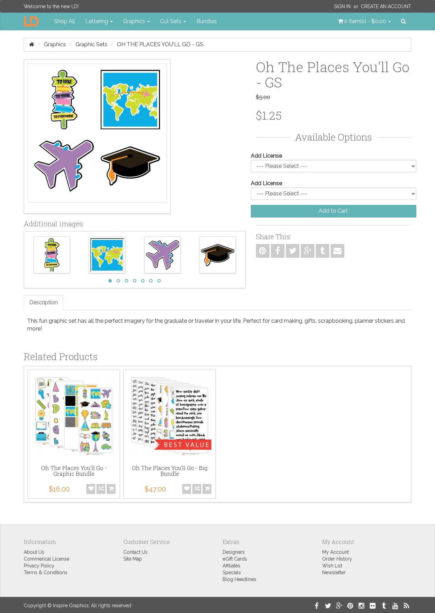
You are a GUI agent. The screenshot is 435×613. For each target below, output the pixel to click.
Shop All (64, 21)
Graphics (55, 44)
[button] (364, 21)
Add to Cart (333, 211)
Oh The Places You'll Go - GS (160, 44)
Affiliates (231, 565)
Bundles (206, 21)
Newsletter (334, 572)
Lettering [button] (97, 21)
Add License (266, 155)
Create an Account (386, 6)
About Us (34, 552)
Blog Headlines (239, 579)
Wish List (332, 565)
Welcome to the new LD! (51, 6)
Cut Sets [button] (171, 21)
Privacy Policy (39, 565)
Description (43, 302)
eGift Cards (235, 559)
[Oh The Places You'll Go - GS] (97, 136)
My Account (335, 552)
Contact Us (135, 552)
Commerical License (46, 559)
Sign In (342, 6)
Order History (337, 559)
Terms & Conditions (45, 572)
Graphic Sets (91, 44)
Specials (232, 572)
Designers (234, 552)
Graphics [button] (134, 21)
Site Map (132, 559)
